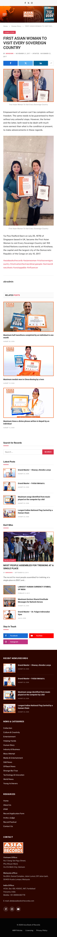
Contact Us (8, 826)
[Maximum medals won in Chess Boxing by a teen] (28, 361)
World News (8, 779)
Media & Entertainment (13, 758)
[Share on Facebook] (10, 63)
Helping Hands (9, 741)
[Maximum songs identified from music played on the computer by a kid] (9, 499)
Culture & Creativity (11, 732)
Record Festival (9, 822)
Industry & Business (11, 749)
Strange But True (10, 771)
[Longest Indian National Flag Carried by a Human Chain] (9, 513)
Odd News (7, 762)
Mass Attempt (9, 560)
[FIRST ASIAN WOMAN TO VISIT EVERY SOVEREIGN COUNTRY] (28, 85)
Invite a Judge (9, 818)
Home (5, 801)
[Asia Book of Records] (28, 14)
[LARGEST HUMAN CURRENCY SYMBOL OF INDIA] (9, 589)
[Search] (53, 14)
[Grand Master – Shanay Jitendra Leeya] (9, 472)
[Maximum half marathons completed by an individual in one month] (28, 317)
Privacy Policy (41, 930)
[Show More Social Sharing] (51, 63)
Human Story (9, 32)
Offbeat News (9, 766)
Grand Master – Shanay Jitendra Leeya (34, 470)
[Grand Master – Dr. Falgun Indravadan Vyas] (9, 614)
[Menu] (4, 14)
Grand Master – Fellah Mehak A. (31, 483)
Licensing (29, 930)
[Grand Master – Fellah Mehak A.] (9, 486)
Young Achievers (10, 783)
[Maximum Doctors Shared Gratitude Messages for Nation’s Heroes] (9, 602)
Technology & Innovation (13, 775)
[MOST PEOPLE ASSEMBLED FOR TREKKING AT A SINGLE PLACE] (28, 547)
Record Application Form (13, 813)
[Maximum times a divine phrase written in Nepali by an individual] (28, 403)
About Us (7, 805)
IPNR (5, 809)
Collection (7, 728)
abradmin (10, 53)
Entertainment (9, 737)
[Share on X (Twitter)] (25, 63)
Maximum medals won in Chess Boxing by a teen (23, 379)
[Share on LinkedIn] (41, 63)
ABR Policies (17, 930)
